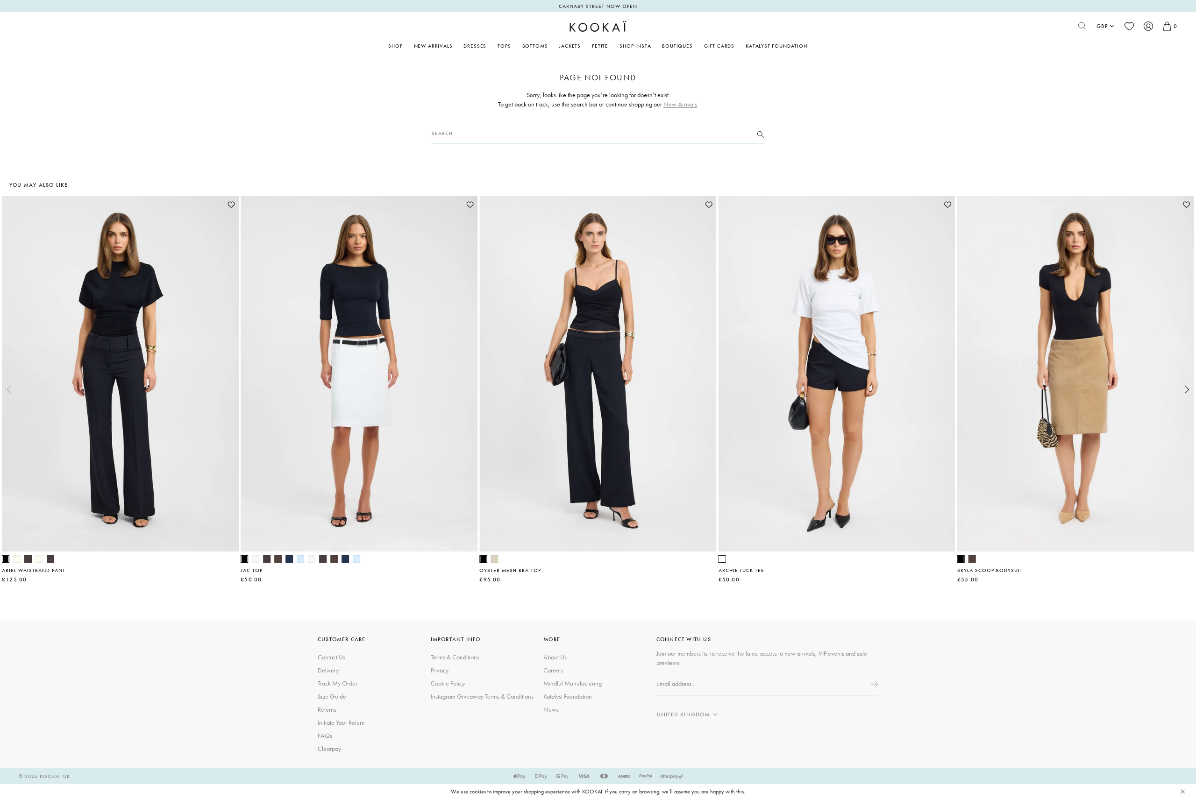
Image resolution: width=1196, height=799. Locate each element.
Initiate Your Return (341, 722)
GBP (1102, 26)
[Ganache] (278, 559)
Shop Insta (635, 45)
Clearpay (329, 748)
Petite (600, 45)
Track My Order (337, 683)
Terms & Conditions (455, 657)
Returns (327, 709)
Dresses (474, 45)
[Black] (5, 559)
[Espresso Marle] (267, 559)
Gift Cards (719, 45)
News (551, 709)
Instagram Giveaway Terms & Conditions (482, 696)
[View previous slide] (9, 389)
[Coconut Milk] (255, 559)
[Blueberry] (289, 559)
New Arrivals (433, 45)
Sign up (873, 684)
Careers (553, 670)
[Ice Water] (300, 559)
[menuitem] (433, 46)
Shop (395, 45)
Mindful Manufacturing (572, 683)
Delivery (328, 670)
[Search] (760, 133)
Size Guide (332, 696)
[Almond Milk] (494, 559)
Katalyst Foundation (777, 45)
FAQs (325, 735)
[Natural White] (17, 559)
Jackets (570, 45)
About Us (555, 657)
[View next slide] (1187, 389)
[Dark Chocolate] (28, 559)
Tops (504, 45)
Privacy (439, 670)
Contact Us (331, 657)
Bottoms (535, 45)
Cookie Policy (448, 683)
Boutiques (677, 45)
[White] (722, 559)
